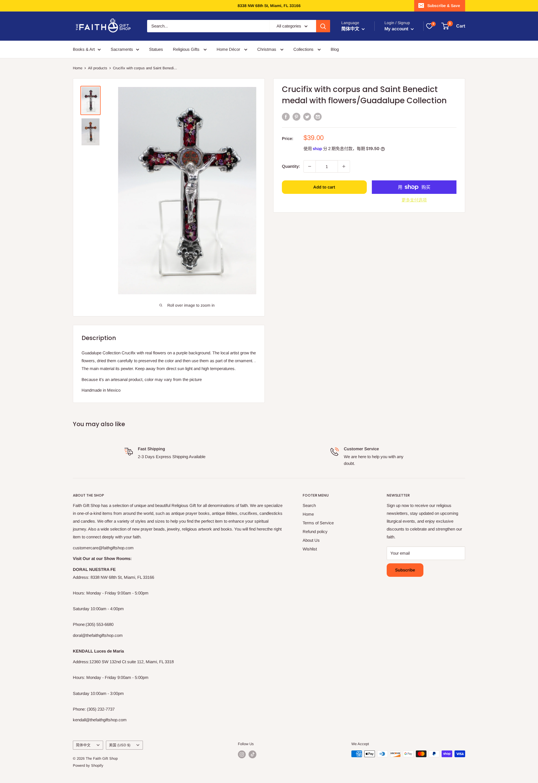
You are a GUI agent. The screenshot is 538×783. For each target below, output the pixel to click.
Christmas (267, 49)
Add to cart (324, 187)
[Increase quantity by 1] (344, 166)
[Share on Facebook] (286, 116)
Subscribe (405, 570)
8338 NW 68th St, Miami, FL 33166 (269, 5)
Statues (156, 49)
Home (77, 68)
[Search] (323, 26)
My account (396, 28)
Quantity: (291, 166)
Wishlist (310, 549)
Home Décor (229, 49)
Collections (304, 49)
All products (97, 68)
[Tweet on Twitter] (307, 116)
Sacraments (122, 49)
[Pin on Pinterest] (296, 116)
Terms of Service (318, 522)
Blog (335, 49)
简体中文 (83, 745)
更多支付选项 (414, 200)
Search (309, 505)
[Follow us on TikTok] (252, 754)
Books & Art (84, 49)
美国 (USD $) (119, 745)
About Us (311, 540)
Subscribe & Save (443, 5)
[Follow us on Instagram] (242, 754)
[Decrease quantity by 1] (310, 166)
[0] (429, 26)
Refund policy (315, 531)
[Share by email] (318, 116)
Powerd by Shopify (88, 765)
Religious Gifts (187, 49)
